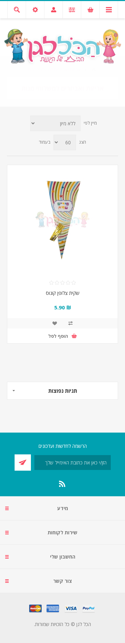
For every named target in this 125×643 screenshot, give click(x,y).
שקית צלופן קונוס (63, 293)
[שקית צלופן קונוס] (62, 220)
